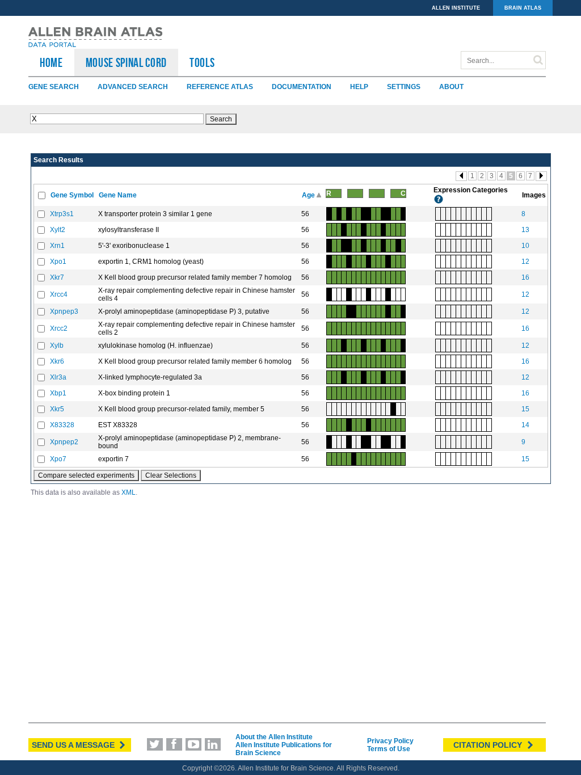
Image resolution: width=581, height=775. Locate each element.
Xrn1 (57, 246)
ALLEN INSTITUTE (456, 8)
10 (525, 246)
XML (128, 492)
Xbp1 (58, 393)
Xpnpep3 (64, 311)
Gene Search (53, 87)
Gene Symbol (72, 195)
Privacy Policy (390, 741)
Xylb (57, 345)
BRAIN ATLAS (522, 8)
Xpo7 (58, 459)
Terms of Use (388, 749)
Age (309, 195)
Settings (403, 87)
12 (525, 262)
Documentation (301, 87)
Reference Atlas (220, 87)
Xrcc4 (59, 294)
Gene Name (118, 195)
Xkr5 (57, 409)
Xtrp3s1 (62, 214)
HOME (51, 62)
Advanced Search (133, 87)
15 (525, 409)
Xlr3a (58, 377)
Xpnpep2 (64, 442)
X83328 (62, 425)
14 (525, 425)
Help (359, 87)
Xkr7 (57, 277)
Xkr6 (57, 361)
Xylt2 (57, 230)
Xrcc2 (59, 328)
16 (525, 277)
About (451, 87)
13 (525, 230)
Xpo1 (58, 262)
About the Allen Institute (274, 737)
